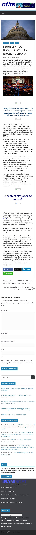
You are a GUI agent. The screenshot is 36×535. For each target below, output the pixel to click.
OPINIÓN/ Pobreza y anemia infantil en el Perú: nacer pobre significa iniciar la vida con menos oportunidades (17, 447)
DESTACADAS (6, 42)
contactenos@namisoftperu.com (11, 502)
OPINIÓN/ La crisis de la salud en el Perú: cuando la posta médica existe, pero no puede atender (18, 427)
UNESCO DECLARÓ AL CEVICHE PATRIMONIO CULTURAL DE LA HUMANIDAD (18, 288)
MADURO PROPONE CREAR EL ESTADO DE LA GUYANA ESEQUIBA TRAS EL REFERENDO (17, 282)
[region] (25, 5)
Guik (18, 57)
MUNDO (17, 42)
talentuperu (17, 532)
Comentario (5, 310)
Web (2, 349)
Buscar (33, 377)
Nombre (4, 333)
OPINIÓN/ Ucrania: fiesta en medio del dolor (13, 414)
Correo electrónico (7, 341)
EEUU (12, 42)
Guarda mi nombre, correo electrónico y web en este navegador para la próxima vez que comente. (17, 362)
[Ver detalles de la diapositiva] (25, 5)
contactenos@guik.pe (8, 499)
